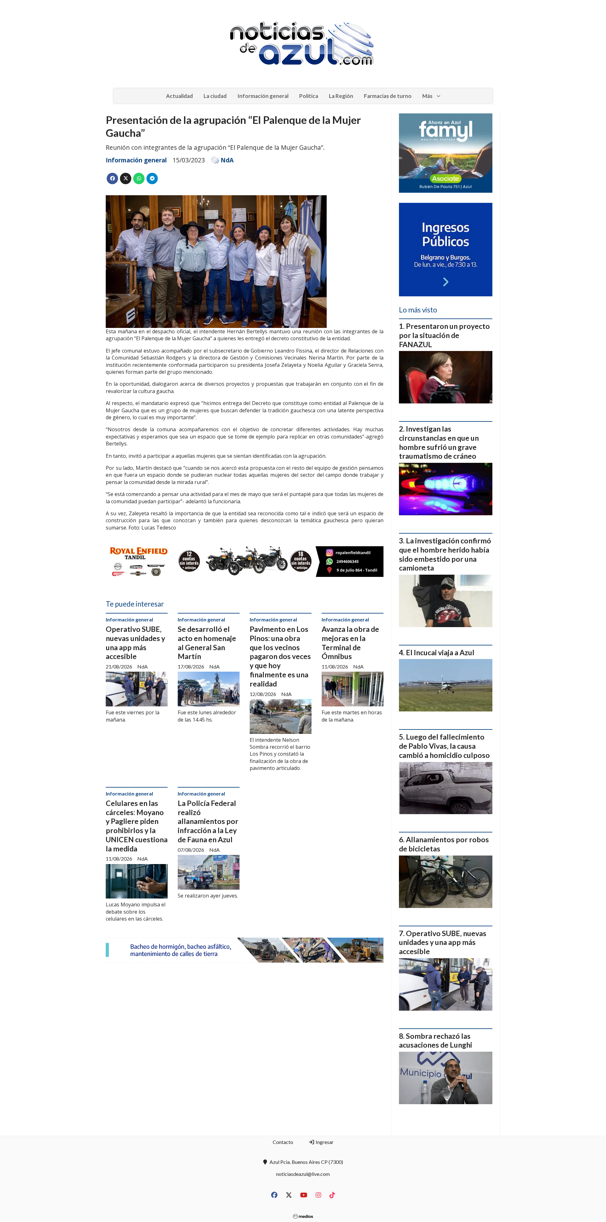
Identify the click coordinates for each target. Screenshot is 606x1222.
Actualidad (179, 96)
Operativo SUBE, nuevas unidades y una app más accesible (135, 643)
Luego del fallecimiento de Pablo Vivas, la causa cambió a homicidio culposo (444, 745)
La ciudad (215, 96)
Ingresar (324, 1142)
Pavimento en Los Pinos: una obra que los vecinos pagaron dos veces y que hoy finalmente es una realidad (280, 656)
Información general (262, 96)
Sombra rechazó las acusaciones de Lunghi (435, 1040)
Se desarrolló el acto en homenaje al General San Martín (207, 643)
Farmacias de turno (388, 96)
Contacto (283, 1142)
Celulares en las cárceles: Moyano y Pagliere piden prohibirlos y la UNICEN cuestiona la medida (137, 826)
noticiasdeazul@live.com (303, 1174)
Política (308, 96)
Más (427, 96)
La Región (341, 96)
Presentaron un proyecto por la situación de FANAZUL (444, 335)
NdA (227, 160)
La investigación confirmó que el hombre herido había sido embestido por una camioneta (445, 554)
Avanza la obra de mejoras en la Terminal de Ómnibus (350, 643)
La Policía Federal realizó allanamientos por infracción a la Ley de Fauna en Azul (208, 821)
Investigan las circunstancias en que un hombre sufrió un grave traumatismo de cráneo (439, 442)
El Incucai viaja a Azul (440, 652)
